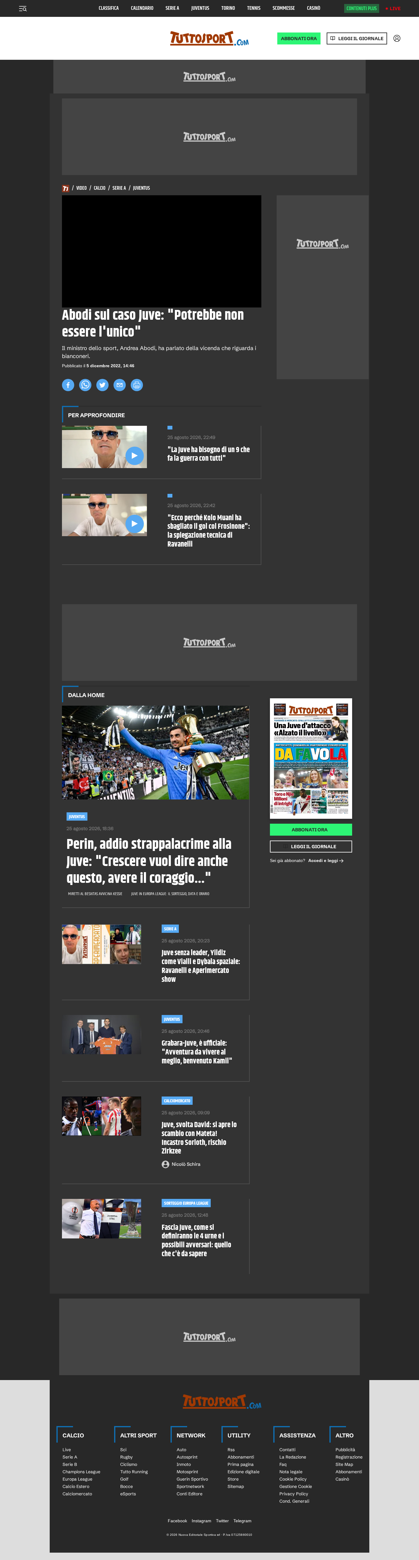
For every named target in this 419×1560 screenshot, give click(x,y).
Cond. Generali (294, 1501)
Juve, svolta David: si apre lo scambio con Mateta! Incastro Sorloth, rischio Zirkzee (199, 1138)
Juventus (200, 8)
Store (233, 1479)
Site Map (344, 1464)
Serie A (172, 8)
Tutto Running (134, 1471)
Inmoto (184, 1464)
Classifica (109, 8)
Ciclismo (128, 1464)
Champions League (81, 1471)
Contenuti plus (362, 8)
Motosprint (187, 1471)
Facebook (177, 1520)
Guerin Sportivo (192, 1479)
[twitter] (102, 385)
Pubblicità (345, 1449)
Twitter (222, 1520)
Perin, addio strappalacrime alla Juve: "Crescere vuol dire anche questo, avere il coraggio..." (149, 862)
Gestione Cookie (295, 1486)
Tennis (253, 8)
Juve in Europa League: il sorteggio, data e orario (170, 894)
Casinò (313, 8)
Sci (123, 1449)
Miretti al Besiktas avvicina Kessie (95, 894)
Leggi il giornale (360, 38)
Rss (231, 1449)
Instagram (201, 1520)
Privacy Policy (293, 1494)
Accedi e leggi (323, 860)
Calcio (100, 188)
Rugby (126, 1457)
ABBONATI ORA (299, 38)
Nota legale (290, 1471)
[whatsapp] (85, 385)
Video (81, 188)
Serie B (70, 1464)
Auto (181, 1449)
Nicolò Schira (186, 1164)
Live (395, 8)
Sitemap (236, 1486)
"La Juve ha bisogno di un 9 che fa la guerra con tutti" (208, 454)
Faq (282, 1464)
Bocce (126, 1486)
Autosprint (187, 1457)
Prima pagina (241, 1464)
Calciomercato (177, 1100)
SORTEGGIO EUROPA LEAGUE (186, 1203)
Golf (124, 1479)
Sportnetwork (190, 1486)
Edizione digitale (243, 1471)
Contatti (287, 1449)
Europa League (77, 1479)
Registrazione (349, 1457)
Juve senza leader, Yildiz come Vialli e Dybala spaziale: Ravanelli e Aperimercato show (201, 966)
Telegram (242, 1520)
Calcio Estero (76, 1486)
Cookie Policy (293, 1479)
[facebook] (68, 385)
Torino (228, 8)
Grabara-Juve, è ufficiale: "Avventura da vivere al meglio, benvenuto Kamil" (197, 1052)
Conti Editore (189, 1494)
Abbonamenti (241, 1457)
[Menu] (22, 8)
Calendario (142, 8)
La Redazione (292, 1457)
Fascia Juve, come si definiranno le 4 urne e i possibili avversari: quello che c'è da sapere (196, 1241)
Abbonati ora (310, 829)
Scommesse (284, 8)
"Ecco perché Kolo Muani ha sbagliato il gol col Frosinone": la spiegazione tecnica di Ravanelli (208, 531)
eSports (128, 1494)
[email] (119, 385)
